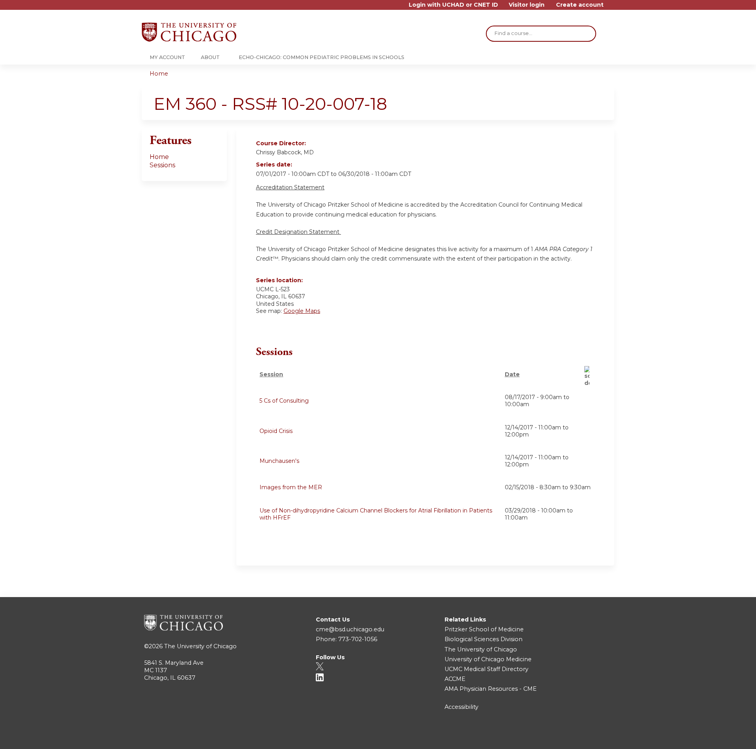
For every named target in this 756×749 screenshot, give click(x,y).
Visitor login (527, 5)
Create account (580, 5)
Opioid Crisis (276, 431)
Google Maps (302, 310)
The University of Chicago (200, 646)
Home (159, 73)
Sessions (162, 165)
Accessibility (461, 706)
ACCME (455, 678)
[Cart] (612, 7)
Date (512, 374)
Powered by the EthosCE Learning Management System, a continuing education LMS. (586, 736)
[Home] (189, 32)
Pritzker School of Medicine (484, 629)
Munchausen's (279, 460)
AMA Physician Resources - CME (491, 688)
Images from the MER (290, 487)
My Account (167, 57)
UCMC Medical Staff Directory (486, 669)
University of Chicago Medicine (488, 659)
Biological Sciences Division (484, 639)
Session (271, 374)
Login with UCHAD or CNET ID (453, 5)
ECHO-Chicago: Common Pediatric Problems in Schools (321, 57)
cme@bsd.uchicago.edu (350, 629)
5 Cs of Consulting (284, 400)
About (210, 57)
